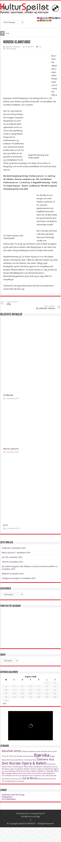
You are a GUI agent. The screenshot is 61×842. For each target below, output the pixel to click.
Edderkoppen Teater (20, 767)
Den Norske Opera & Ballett (24, 763)
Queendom (6, 779)
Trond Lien (20, 781)
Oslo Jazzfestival (22, 776)
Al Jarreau (44, 751)
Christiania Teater (30, 760)
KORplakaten (7, 797)
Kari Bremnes (20, 771)
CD (40, 47)
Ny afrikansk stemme (45, 307)
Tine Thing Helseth (9, 781)
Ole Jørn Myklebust (47, 773)
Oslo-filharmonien (8, 776)
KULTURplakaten (9, 799)
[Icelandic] (56, 18)
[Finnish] (44, 18)
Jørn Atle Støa (10, 771)
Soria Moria (30, 778)
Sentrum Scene (16, 779)
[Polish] (38, 20)
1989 (4, 562)
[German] (50, 18)
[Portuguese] (41, 20)
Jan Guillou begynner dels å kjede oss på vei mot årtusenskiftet (28, 566)
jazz (3, 771)
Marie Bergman (7, 773)
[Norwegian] (50, 20)
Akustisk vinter (11, 751)
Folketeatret (46, 767)
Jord (7, 33)
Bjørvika (41, 755)
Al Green (37, 751)
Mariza (15, 773)
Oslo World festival (49, 776)
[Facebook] (30, 820)
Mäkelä (5, 574)
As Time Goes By (13, 756)
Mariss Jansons (11, 448)
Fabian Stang (33, 767)
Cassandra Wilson (17, 760)
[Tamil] (47, 20)
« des (4, 703)
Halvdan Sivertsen (30, 769)
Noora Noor (22, 773)
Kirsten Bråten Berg (33, 771)
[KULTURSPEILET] (30, 8)
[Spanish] (44, 20)
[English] (38, 18)
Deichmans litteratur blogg (13, 795)
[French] (47, 18)
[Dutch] (41, 18)
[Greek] (53, 18)
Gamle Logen (9, 769)
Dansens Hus (45, 759)
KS (28, 813)
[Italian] (59, 18)
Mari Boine (55, 771)
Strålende (8, 395)
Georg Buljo (19, 769)
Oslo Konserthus (35, 776)
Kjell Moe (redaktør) (13, 47)
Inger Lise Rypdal (44, 769)
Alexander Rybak (28, 751)
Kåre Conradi (45, 771)
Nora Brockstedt (34, 773)
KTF (43, 813)
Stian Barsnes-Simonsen (47, 779)
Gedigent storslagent (11, 578)
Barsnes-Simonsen (26, 756)
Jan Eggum (54, 769)
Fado (40, 767)
